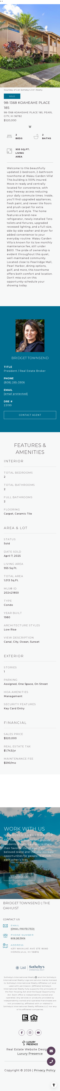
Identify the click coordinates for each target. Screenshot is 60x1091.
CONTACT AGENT (30, 415)
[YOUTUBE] (38, 1033)
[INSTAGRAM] (30, 1033)
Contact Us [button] (19, 876)
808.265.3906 (18, 938)
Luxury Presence (30, 1053)
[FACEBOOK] (22, 1033)
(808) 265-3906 (14, 382)
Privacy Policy (45, 1070)
